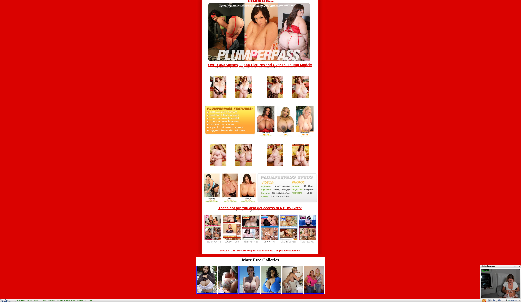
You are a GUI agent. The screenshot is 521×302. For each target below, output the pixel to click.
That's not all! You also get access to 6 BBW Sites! (260, 208)
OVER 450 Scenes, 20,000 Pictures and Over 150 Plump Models (260, 65)
